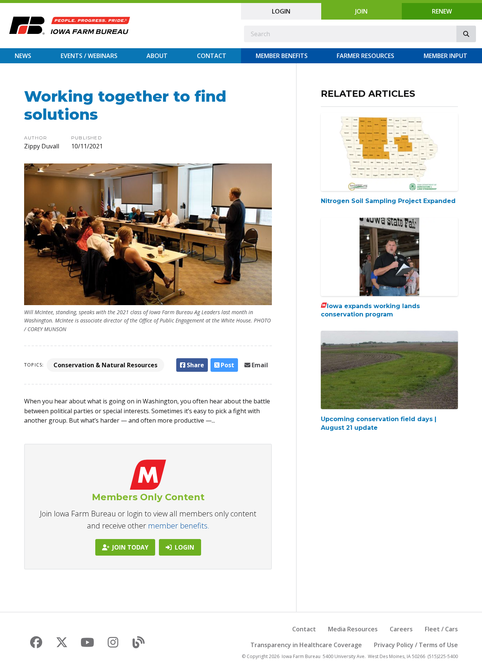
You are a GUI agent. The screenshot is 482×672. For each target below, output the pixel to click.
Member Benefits (282, 56)
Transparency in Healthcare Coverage (306, 645)
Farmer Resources (365, 56)
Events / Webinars (89, 56)
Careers (401, 629)
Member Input (445, 56)
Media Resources (353, 629)
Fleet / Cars (441, 629)
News (23, 56)
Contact (211, 56)
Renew (442, 11)
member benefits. (178, 526)
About (157, 56)
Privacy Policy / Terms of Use (416, 645)
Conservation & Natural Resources (105, 365)
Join (361, 11)
